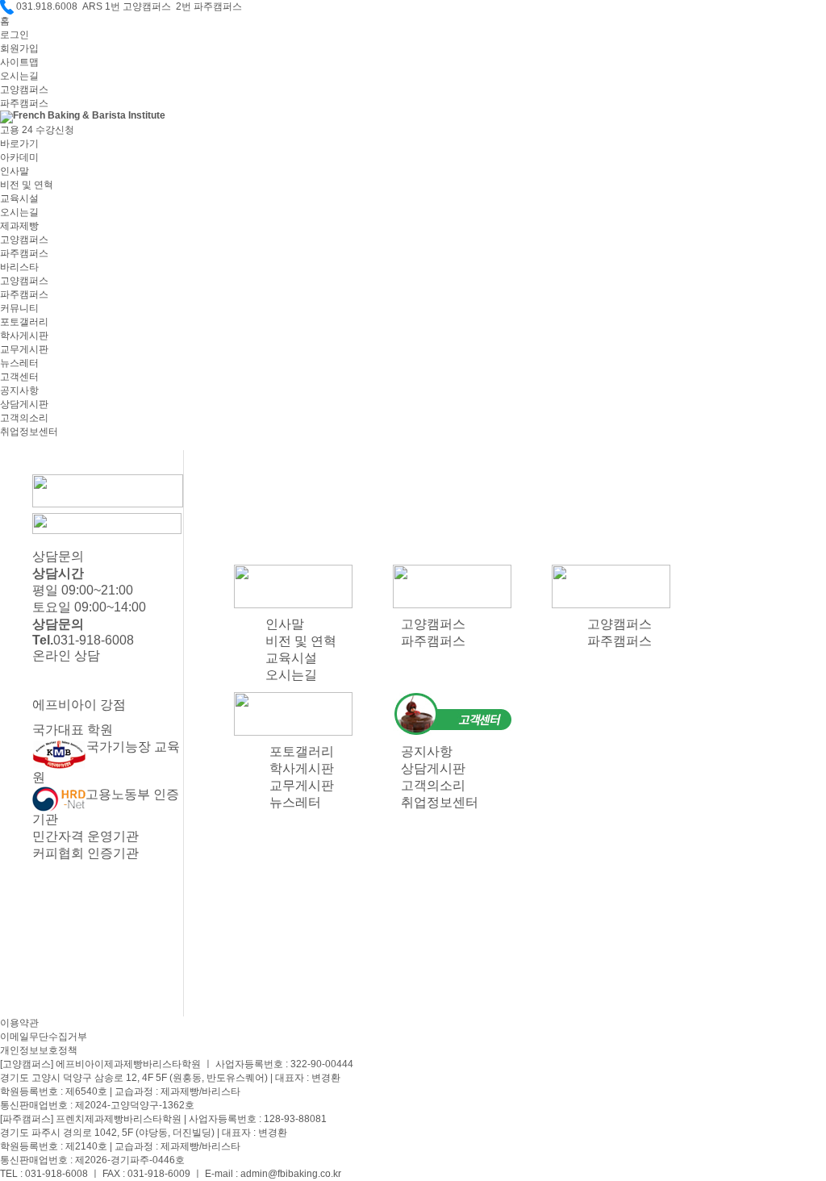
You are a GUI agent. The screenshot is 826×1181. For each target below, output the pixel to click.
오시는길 (19, 75)
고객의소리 (24, 418)
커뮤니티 (19, 308)
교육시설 (19, 198)
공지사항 (19, 390)
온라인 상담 (66, 655)
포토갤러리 (24, 322)
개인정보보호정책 (38, 1050)
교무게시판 (24, 349)
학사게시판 (24, 335)
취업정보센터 (29, 431)
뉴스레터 (19, 363)
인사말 (14, 171)
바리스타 (19, 267)
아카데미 (19, 157)
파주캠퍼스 (24, 103)
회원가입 (19, 48)
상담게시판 (24, 404)
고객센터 (19, 376)
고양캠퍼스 (24, 89)
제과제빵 (19, 226)
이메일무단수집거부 (43, 1036)
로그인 (14, 34)
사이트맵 (19, 62)
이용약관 (19, 1023)
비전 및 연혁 (26, 184)
